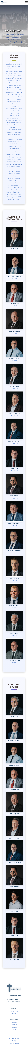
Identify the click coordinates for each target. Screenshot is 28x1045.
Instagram (14, 1027)
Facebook (14, 1024)
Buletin (14, 1013)
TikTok (14, 1030)
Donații (14, 1041)
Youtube (14, 1022)
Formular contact (13, 1038)
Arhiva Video (14, 1011)
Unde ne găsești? (13, 1043)
